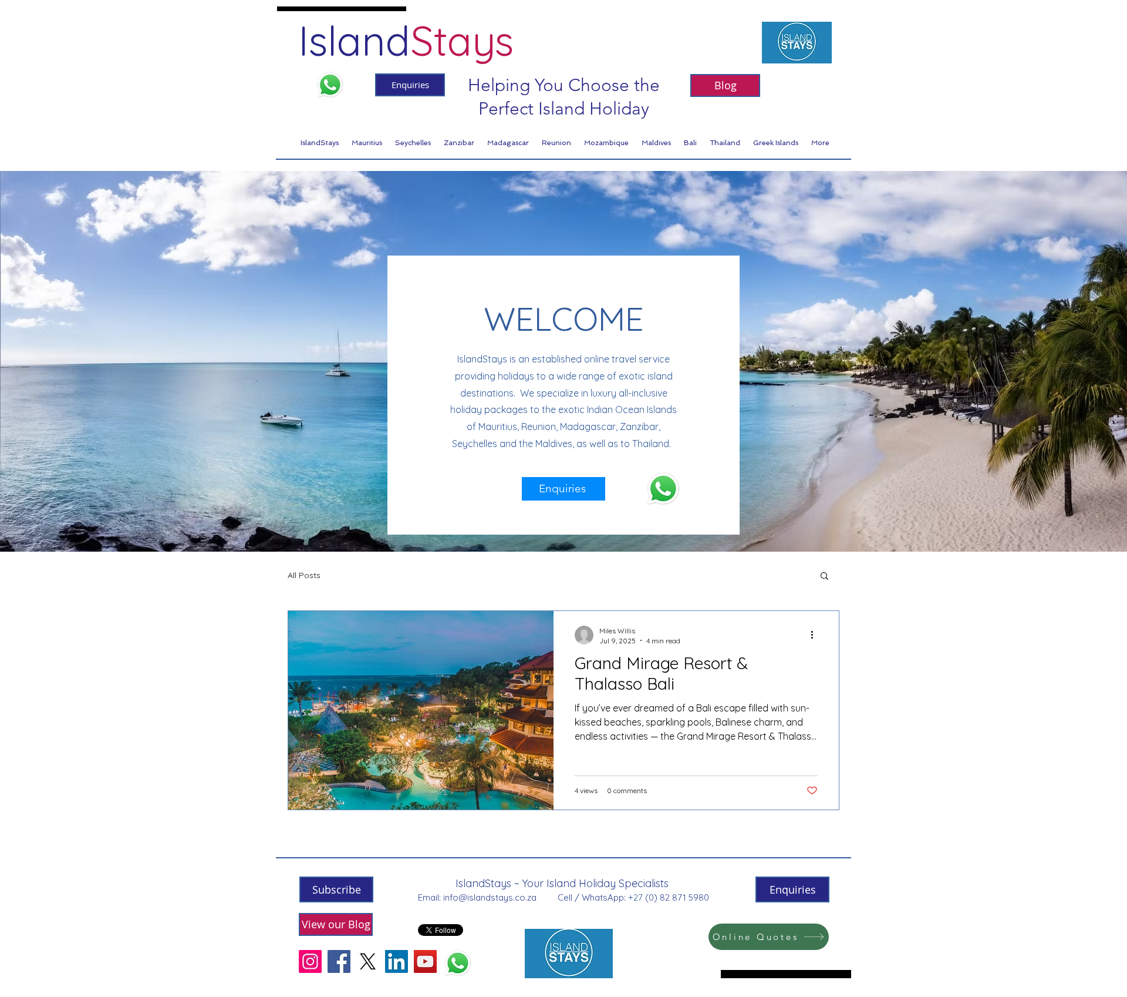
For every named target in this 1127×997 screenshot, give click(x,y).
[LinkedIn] (396, 961)
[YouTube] (425, 961)
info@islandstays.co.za (489, 897)
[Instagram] (310, 961)
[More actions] (816, 635)
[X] (367, 961)
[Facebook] (339, 961)
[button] (824, 576)
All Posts (304, 575)
